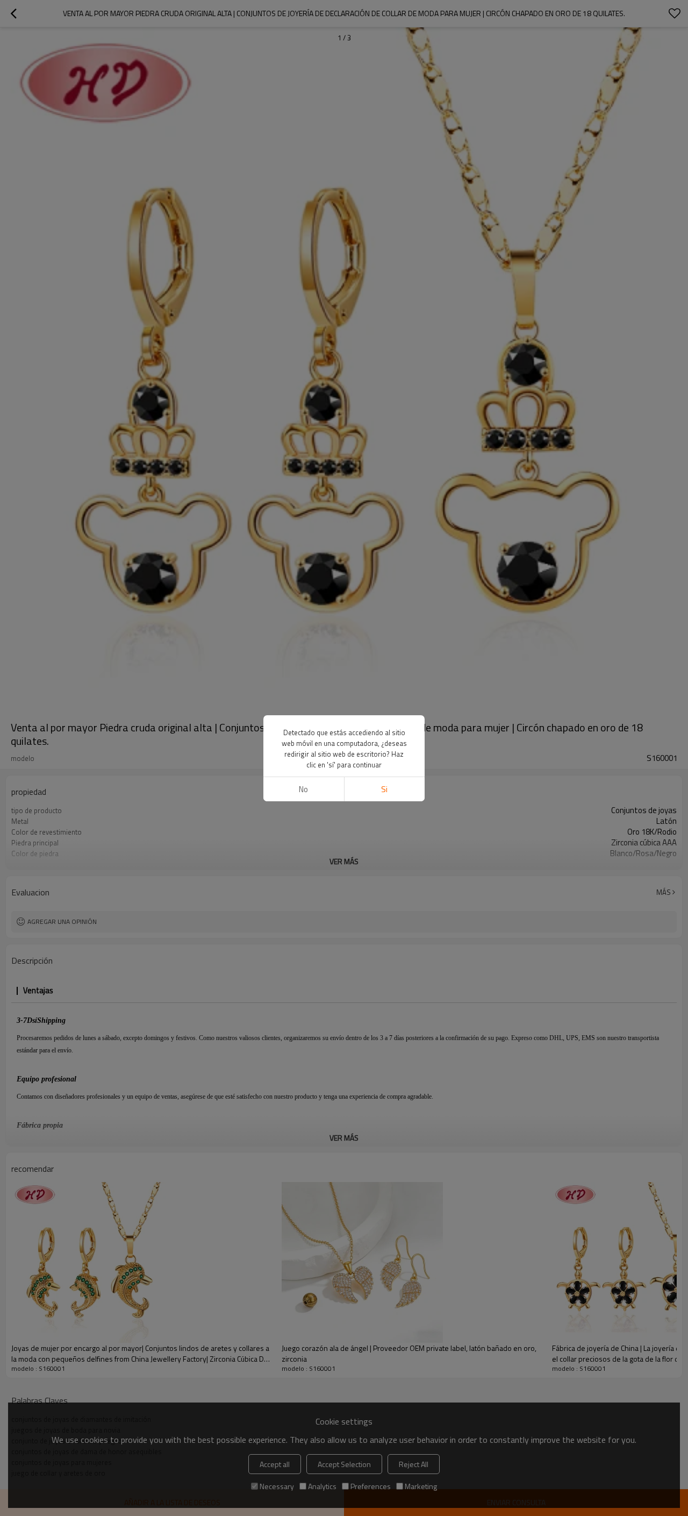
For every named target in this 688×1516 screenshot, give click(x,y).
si (384, 789)
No (303, 789)
